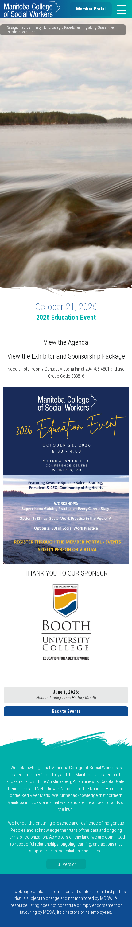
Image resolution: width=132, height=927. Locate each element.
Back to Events (66, 711)
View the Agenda (66, 342)
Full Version (66, 864)
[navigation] (121, 9)
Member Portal (91, 9)
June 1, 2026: (66, 695)
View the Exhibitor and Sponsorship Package (66, 356)
